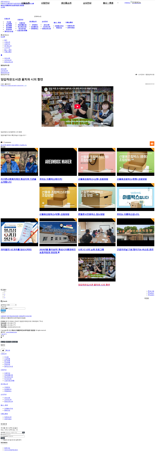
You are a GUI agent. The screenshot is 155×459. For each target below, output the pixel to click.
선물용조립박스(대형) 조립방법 (54, 214)
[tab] (77, 354)
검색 (4, 310)
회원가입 (8, 342)
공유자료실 (71, 27)
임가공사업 (22, 28)
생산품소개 (66, 3)
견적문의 (35, 25)
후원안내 (59, 28)
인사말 (9, 22)
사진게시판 (46, 26)
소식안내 (87, 3)
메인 (5, 40)
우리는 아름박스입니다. (128, 214)
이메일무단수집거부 (25, 316)
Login (2, 438)
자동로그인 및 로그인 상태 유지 (12, 440)
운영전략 (9, 29)
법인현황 (9, 25)
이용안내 (22, 23)
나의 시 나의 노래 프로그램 (91, 249)
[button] (3, 147)
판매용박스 (34, 28)
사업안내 (45, 3)
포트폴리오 (34, 26)
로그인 (4, 334)
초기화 (151, 291)
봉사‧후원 (108, 3)
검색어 (4, 308)
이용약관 (3, 316)
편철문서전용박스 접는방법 (91, 214)
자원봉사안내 (59, 26)
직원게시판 (71, 25)
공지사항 (46, 25)
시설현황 (9, 24)
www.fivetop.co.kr (11, 332)
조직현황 (9, 27)
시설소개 (25, 3)
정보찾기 (15, 342)
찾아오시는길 (9, 31)
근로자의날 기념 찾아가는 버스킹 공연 (135, 249)
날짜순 (151, 293)
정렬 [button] (147, 298)
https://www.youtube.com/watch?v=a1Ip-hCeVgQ (14, 85)
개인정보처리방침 (12, 316)
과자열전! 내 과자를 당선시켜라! (16, 249)
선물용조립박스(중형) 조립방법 (132, 179)
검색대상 (3, 305)
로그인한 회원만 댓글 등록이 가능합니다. (14, 145)
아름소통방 (69, 22)
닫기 (7, 35)
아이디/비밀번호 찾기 (11, 450)
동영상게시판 (46, 28)
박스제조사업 (22, 26)
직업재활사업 (22, 25)
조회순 (152, 295)
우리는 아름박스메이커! (50, 179)
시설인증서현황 (22, 30)
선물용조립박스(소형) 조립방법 (93, 179)
